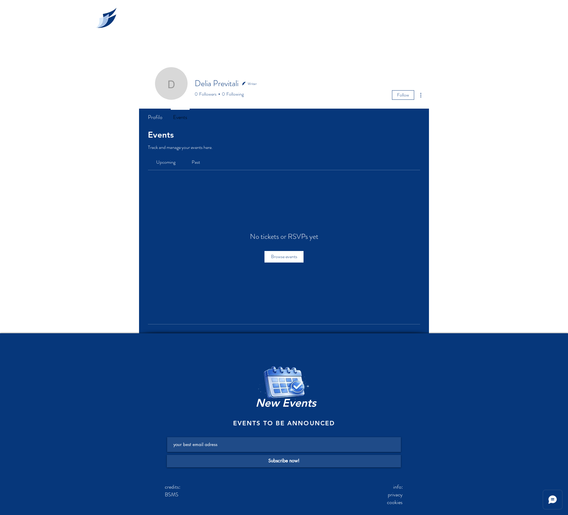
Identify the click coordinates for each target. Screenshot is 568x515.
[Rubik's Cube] (284, 387)
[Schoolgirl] (104, 17)
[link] (165, 162)
